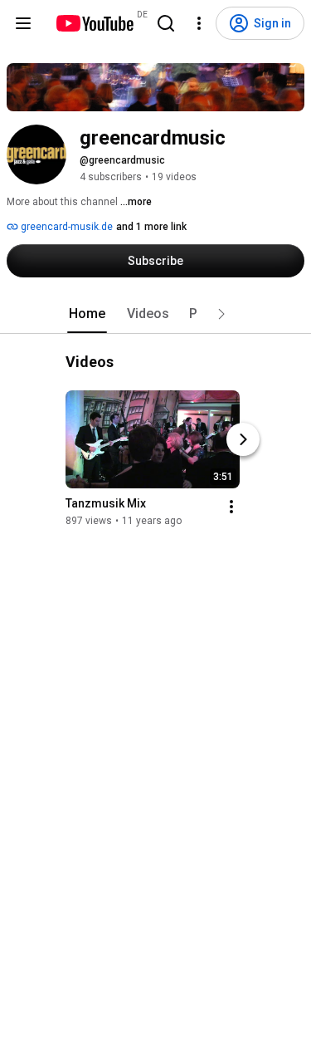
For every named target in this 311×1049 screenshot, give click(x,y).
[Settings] (199, 23)
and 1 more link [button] (151, 227)
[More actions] (231, 506)
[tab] (87, 314)
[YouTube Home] (94, 23)
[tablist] (156, 314)
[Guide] (23, 23)
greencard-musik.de (65, 227)
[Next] (243, 439)
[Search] (166, 23)
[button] (221, 314)
